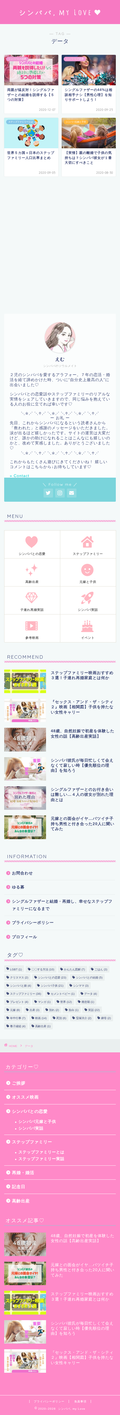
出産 (34, 1010)
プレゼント (19, 1001)
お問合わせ (22, 873)
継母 (106, 1018)
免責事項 (80, 1401)
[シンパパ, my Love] (60, 19)
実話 (94, 1010)
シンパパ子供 (52, 985)
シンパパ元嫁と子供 (37, 1122)
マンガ (44, 1001)
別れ (54, 1010)
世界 (66, 1001)
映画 (41, 1018)
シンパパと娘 (20, 985)
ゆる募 (18, 887)
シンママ (80, 985)
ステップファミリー (25, 993)
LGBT (16, 969)
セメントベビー (63, 993)
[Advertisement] (60, 245)
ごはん (101, 969)
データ (90, 993)
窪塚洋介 (83, 1018)
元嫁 (15, 1010)
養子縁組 (17, 1026)
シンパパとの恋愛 (52, 977)
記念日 (18, 1186)
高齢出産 (43, 1026)
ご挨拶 (18, 1083)
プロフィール (24, 937)
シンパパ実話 (31, 1128)
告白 (73, 1010)
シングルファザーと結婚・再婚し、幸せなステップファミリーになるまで (62, 905)
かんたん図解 (74, 969)
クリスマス (19, 977)
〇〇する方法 (43, 969)
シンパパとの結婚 (89, 977)
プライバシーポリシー (33, 923)
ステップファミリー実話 (41, 1159)
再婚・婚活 (23, 1172)
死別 (61, 1018)
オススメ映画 (25, 1097)
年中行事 (17, 1018)
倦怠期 (87, 1001)
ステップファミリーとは (41, 1152)
